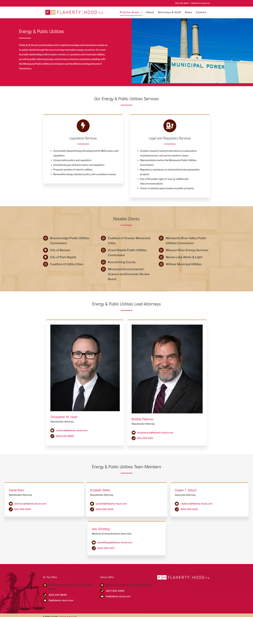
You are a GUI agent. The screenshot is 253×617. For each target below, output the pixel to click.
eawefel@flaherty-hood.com (111, 503)
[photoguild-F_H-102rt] (167, 325)
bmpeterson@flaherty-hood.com (155, 432)
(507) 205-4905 (115, 590)
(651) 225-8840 (65, 436)
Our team (101, 49)
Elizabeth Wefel (100, 490)
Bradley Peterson (142, 419)
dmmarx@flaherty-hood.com (30, 503)
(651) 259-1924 (104, 509)
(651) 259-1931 (189, 509)
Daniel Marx (16, 490)
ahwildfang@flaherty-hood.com (115, 542)
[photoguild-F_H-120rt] (85, 325)
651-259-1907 (22, 509)
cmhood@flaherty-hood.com (72, 430)
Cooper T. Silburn (186, 490)
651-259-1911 (145, 438)
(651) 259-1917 (106, 548)
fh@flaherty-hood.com (200, 3)
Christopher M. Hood (63, 417)
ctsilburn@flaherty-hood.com (197, 503)
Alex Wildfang (101, 529)
